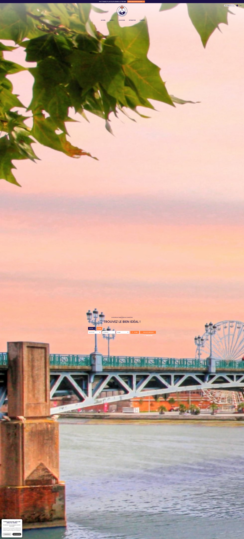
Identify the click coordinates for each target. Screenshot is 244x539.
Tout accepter (16, 534)
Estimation (132, 20)
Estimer (99, 328)
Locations (122, 20)
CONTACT (142, 20)
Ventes (112, 20)
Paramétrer (7, 534)
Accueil (103, 20)
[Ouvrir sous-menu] (114, 20)
